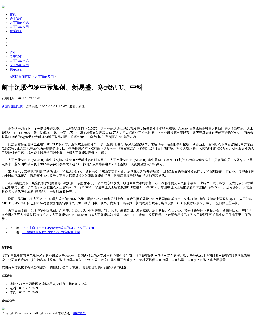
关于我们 (16, 18)
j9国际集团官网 (20, 76)
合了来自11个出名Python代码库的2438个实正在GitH (58, 228)
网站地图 (79, 313)
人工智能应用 (19, 27)
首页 (13, 14)
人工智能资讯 (19, 22)
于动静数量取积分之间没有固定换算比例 (51, 232)
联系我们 (16, 31)
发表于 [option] (77, 106)
